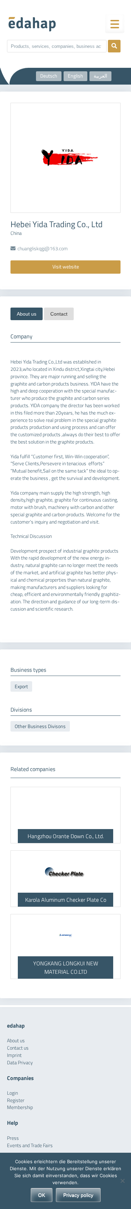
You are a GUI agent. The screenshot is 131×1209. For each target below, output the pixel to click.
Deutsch (48, 76)
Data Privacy (20, 1062)
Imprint (14, 1055)
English (75, 76)
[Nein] (122, 1180)
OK (41, 1195)
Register (15, 1100)
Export (21, 686)
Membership (20, 1107)
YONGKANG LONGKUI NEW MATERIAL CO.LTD (65, 967)
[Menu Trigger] (114, 23)
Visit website (65, 267)
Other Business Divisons (40, 726)
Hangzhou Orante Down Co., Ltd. (66, 836)
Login (12, 1093)
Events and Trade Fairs (30, 1145)
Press (13, 1138)
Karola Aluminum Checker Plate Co (65, 899)
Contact (58, 314)
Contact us (18, 1048)
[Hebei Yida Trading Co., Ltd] (65, 158)
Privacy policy (78, 1195)
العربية (100, 76)
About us (26, 314)
